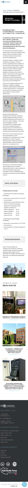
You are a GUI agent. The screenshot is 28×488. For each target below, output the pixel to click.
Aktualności (3, 450)
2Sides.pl (14, 486)
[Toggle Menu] (26, 2)
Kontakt (3, 452)
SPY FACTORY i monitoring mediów (10, 430)
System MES (4, 437)
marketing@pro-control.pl (7, 422)
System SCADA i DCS (6, 435)
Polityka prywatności (6, 457)
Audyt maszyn (4, 442)
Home (4, 10)
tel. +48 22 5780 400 (6, 418)
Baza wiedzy (4, 455)
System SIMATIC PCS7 (6, 433)
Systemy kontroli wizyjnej (7, 439)
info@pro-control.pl (5, 421)
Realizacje (9, 10)
